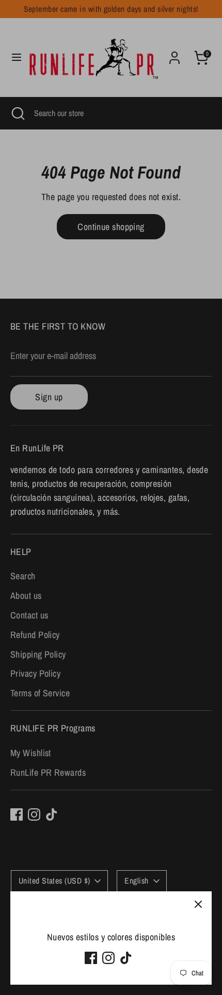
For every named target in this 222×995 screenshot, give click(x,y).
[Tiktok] (126, 958)
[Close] (198, 904)
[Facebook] (91, 958)
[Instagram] (108, 958)
